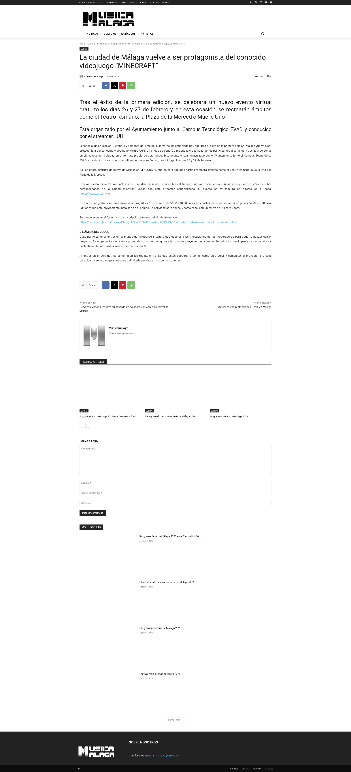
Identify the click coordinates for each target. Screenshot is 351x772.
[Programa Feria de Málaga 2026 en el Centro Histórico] (110, 390)
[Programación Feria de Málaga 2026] (240, 390)
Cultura (91, 43)
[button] (262, 33)
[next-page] (87, 425)
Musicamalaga (95, 76)
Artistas (269, 768)
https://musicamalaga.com (121, 333)
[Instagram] (256, 3)
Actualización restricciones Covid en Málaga (244, 307)
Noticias (234, 768)
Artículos (257, 768)
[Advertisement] (206, 18)
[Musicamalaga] (82, 76)
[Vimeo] (266, 3)
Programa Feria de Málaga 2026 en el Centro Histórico (108, 416)
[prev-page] (82, 425)
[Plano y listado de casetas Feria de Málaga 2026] (175, 390)
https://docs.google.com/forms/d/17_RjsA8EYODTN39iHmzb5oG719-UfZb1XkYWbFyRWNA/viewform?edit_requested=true (158, 222)
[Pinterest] (122, 85)
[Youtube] (271, 3)
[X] (261, 3)
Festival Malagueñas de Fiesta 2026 (159, 673)
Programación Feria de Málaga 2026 (229, 416)
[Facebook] (251, 3)
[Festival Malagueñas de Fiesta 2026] (108, 692)
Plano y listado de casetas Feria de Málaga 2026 (170, 416)
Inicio (82, 43)
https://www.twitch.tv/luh (96, 193)
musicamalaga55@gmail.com (162, 755)
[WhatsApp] (131, 85)
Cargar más (174, 719)
